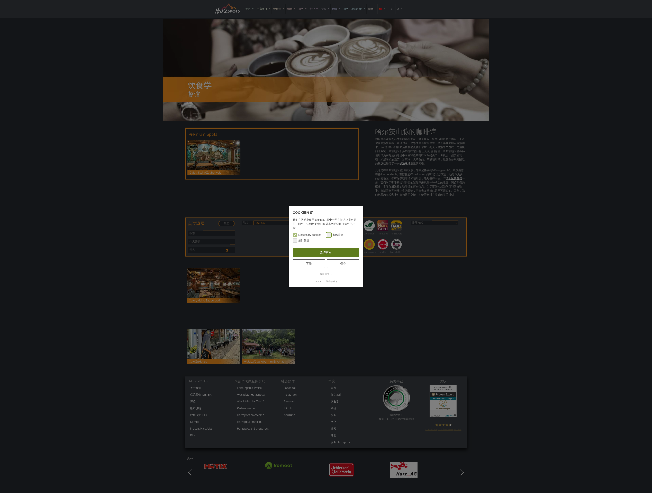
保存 (343, 263)
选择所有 (326, 252)
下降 (309, 263)
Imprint (318, 281)
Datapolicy (331, 281)
